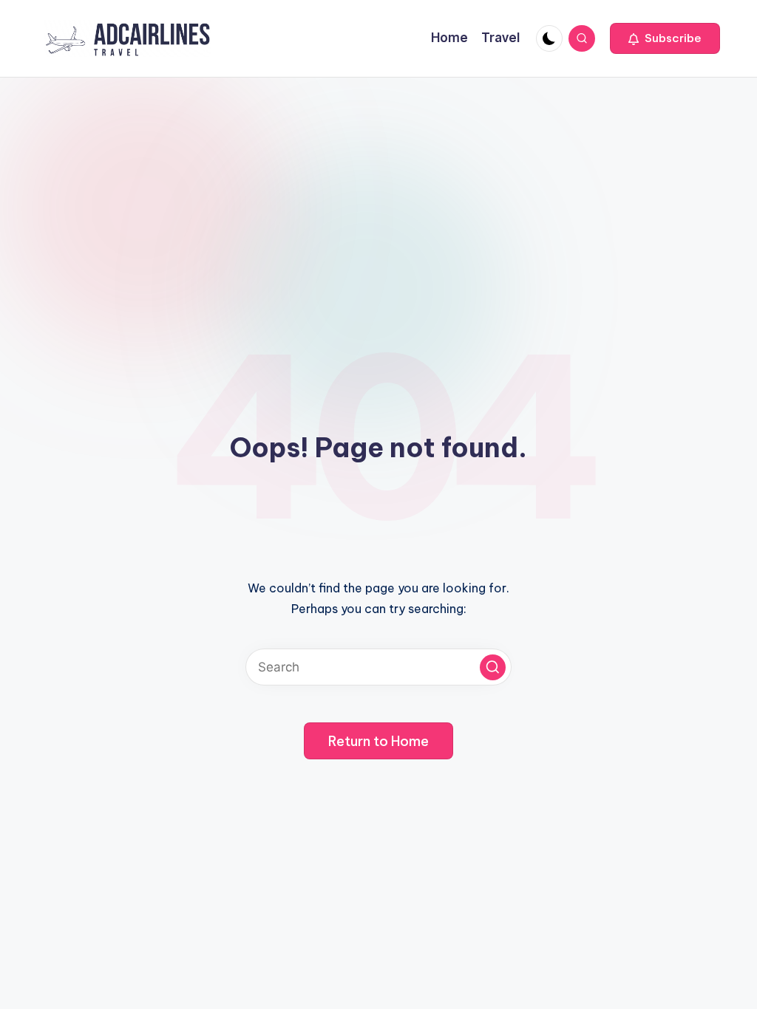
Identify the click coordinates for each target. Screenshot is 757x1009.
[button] (665, 38)
